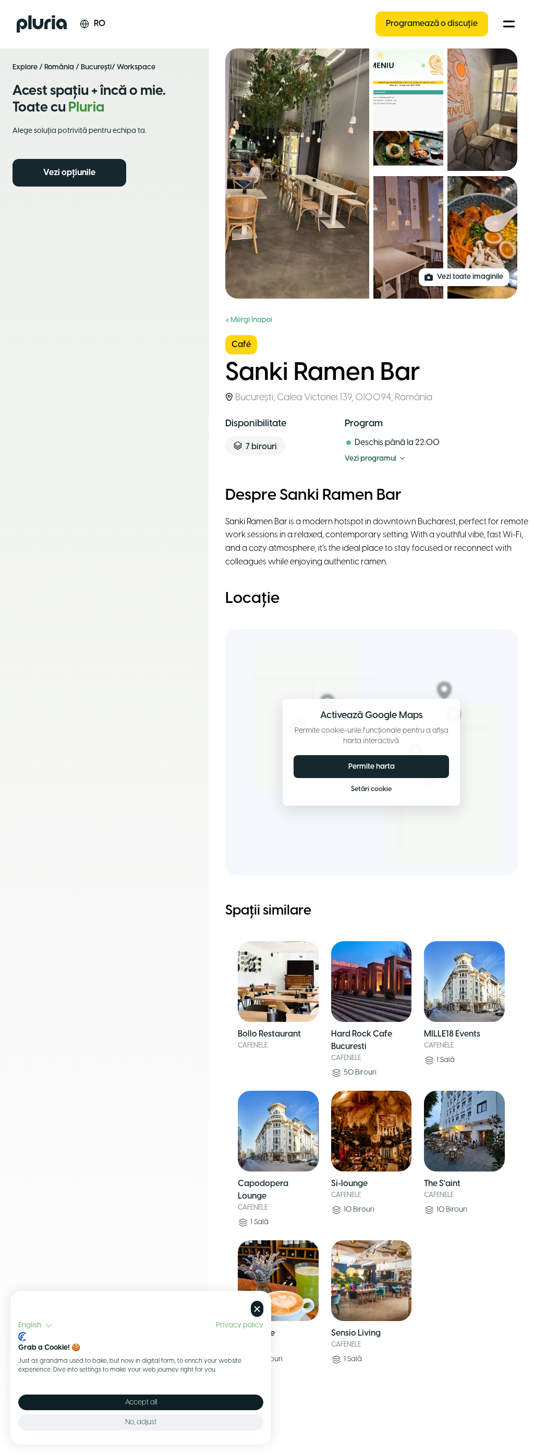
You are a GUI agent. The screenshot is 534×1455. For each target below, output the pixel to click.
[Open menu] (509, 24)
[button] (35, 1326)
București (96, 67)
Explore (25, 67)
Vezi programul (370, 459)
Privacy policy (239, 1325)
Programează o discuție (432, 23)
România (59, 67)
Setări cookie (371, 789)
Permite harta (371, 767)
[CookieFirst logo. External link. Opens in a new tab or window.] (22, 1336)
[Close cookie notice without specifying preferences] (257, 1309)
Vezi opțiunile (69, 172)
